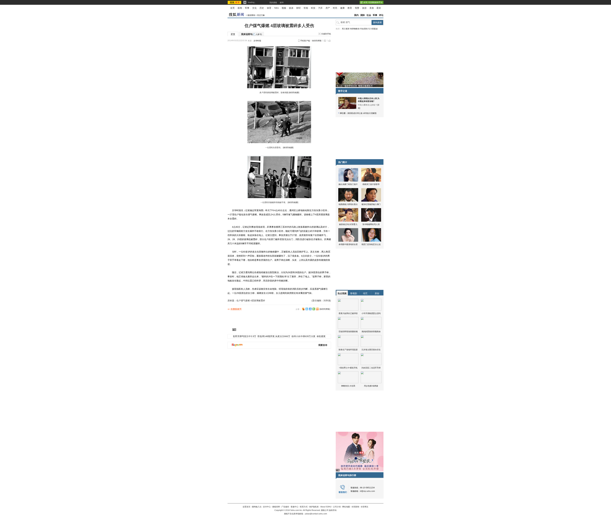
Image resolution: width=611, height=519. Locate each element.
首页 (232, 8)
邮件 (282, 2)
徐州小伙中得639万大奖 (303, 336)
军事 (247, 8)
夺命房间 (364, 29)
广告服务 (285, 507)
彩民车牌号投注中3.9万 (244, 336)
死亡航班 (346, 29)
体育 (269, 8)
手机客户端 (305, 41)
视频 (284, 8)
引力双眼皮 (373, 29)
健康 (342, 8)
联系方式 (304, 507)
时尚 (335, 8)
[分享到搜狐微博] (303, 309)
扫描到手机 (326, 34)
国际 (362, 15)
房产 (328, 8)
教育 (350, 8)
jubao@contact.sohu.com (316, 514)
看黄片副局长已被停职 (348, 313)
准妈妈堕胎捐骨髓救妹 (371, 331)
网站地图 (346, 507)
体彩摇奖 (321, 336)
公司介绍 (337, 507)
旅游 (364, 8)
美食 (371, 8)
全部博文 (364, 507)
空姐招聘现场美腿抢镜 (348, 331)
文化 (254, 8)
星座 (378, 8)
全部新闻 (355, 507)
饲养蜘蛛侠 (355, 29)
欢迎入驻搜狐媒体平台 (373, 2)
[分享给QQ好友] (307, 309)
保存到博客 (317, 41)
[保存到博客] (325, 309)
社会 (369, 15)
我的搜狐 (273, 2)
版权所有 (333, 510)
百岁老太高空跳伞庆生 (371, 350)
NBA (276, 8)
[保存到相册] (294, 92)
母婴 (357, 8)
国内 (356, 15)
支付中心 (267, 507)
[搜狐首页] (235, 2)
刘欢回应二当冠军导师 (371, 368)
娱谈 (291, 8)
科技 (313, 8)
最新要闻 (251, 15)
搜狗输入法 (256, 507)
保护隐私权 (314, 507)
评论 (381, 15)
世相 (306, 8)
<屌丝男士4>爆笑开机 (348, 368)
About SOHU (325, 507)
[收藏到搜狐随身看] (314, 309)
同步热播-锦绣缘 (371, 386)
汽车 (320, 8)
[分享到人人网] (310, 309)
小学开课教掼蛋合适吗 (371, 313)
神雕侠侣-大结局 (348, 386)
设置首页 (246, 507)
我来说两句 (251, 34)
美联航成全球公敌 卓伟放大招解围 (361, 113)
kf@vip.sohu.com (367, 491)
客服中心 (294, 507)
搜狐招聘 (276, 507)
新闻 (240, 8)
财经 (298, 8)
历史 (262, 8)
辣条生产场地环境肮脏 (348, 350)
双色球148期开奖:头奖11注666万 (273, 336)
